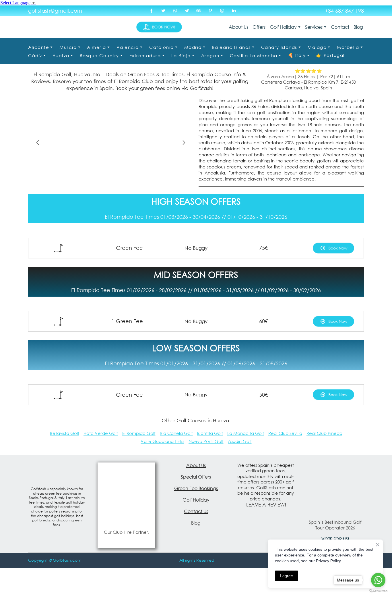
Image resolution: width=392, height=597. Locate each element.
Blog (358, 27)
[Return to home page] (59, 27)
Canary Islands (279, 47)
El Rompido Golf (139, 433)
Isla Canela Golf (176, 433)
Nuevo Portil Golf (206, 441)
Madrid (193, 47)
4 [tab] (123, 180)
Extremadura (145, 55)
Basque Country (99, 55)
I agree (286, 575)
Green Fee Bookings (196, 488)
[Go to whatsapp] (378, 580)
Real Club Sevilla (285, 433)
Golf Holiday (283, 27)
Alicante (38, 47)
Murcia (68, 47)
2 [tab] (106, 180)
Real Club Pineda (324, 433)
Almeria (96, 47)
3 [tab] (115, 180)
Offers (259, 27)
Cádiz (35, 55)
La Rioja (181, 55)
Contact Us (196, 511)
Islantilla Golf (210, 433)
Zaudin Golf (240, 441)
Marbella (348, 47)
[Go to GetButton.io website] (378, 591)
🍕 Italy (297, 55)
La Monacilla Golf (245, 433)
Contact (340, 27)
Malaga (317, 47)
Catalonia (161, 47)
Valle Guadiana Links (162, 441)
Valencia (128, 47)
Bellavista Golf (64, 433)
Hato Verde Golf (101, 433)
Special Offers (196, 477)
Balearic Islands (231, 47)
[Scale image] (111, 142)
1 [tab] (98, 180)
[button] (151, 10)
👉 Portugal (330, 55)
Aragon (210, 55)
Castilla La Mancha (253, 55)
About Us (238, 27)
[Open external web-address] (126, 494)
